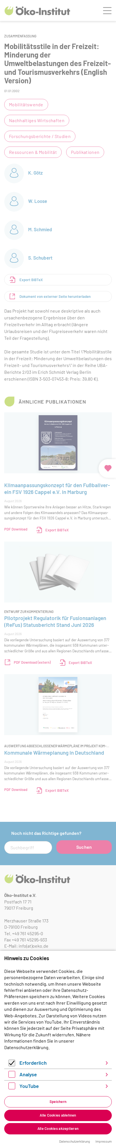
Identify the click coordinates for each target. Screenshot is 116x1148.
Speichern (58, 1101)
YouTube (29, 1086)
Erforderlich (33, 1063)
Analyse (28, 1074)
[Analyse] (11, 1076)
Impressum (103, 1141)
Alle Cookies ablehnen (58, 1115)
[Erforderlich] (11, 1064)
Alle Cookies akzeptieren (58, 1128)
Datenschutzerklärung (26, 1047)
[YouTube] (11, 1087)
